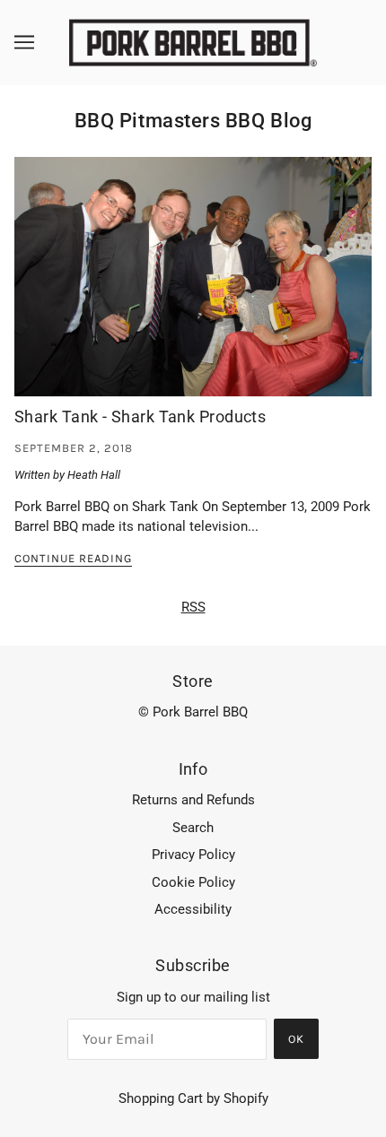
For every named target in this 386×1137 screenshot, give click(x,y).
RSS (193, 607)
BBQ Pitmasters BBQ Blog (193, 120)
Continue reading (73, 558)
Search (193, 828)
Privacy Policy (193, 854)
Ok (296, 1039)
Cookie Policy (193, 882)
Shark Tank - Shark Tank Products (140, 416)
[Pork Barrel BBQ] (193, 41)
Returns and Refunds (193, 800)
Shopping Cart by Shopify (193, 1098)
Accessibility (193, 909)
